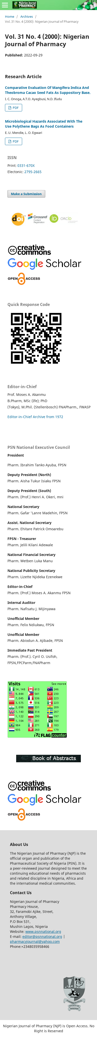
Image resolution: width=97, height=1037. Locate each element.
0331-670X (26, 165)
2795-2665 (33, 171)
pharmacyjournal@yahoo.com (35, 941)
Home (9, 16)
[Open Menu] (5, 5)
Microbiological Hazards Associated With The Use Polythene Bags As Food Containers (43, 124)
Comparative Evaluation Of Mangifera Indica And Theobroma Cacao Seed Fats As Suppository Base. (48, 90)
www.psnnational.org (43, 931)
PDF (15, 107)
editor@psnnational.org (42, 936)
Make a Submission (26, 194)
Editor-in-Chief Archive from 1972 (35, 416)
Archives (26, 16)
